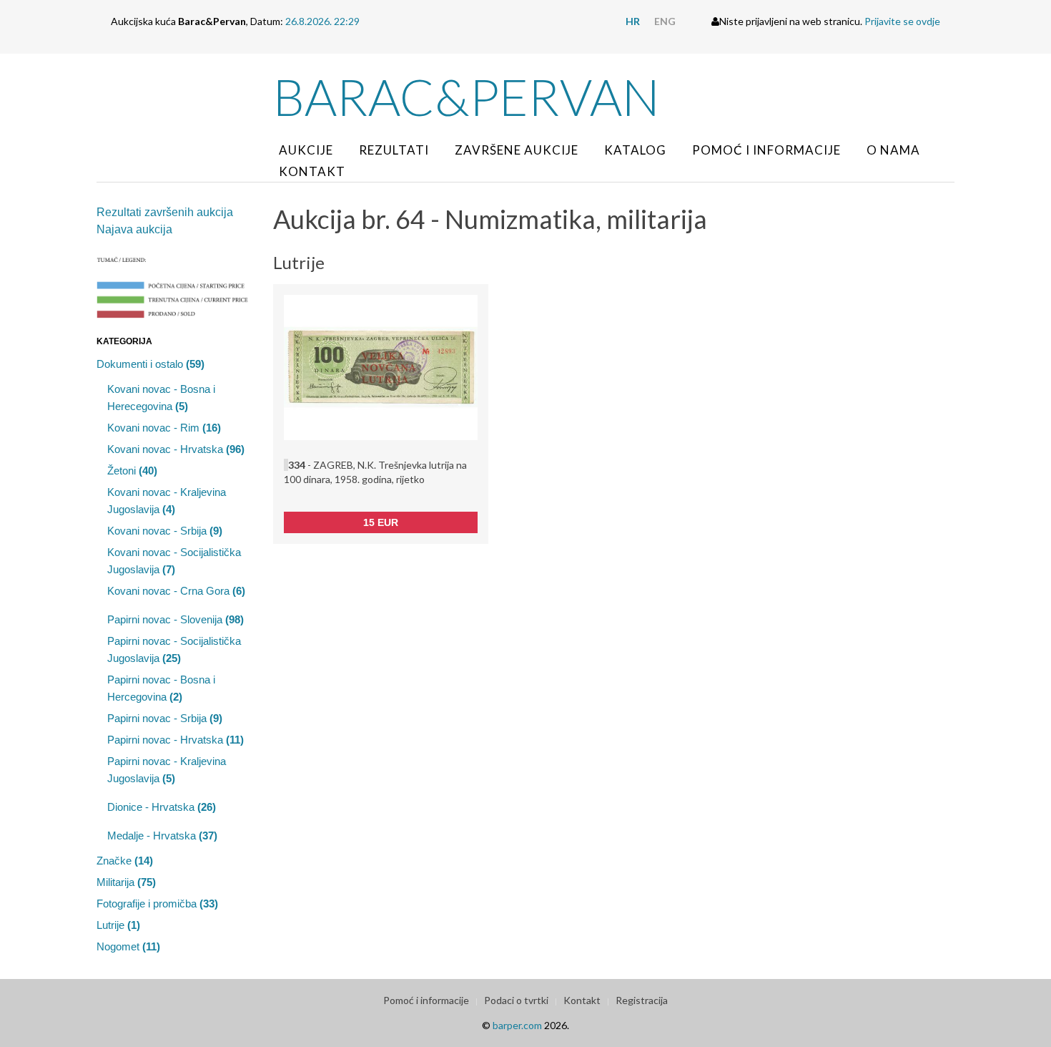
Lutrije (118, 925)
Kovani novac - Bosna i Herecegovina (161, 397)
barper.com (517, 1025)
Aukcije (306, 149)
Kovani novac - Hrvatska (176, 449)
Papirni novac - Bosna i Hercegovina (161, 688)
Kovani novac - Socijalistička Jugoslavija (174, 560)
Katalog (635, 149)
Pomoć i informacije (766, 149)
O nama (893, 149)
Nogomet (128, 946)
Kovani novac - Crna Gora (176, 591)
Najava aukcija (134, 229)
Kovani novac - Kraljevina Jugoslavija (166, 500)
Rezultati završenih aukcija (165, 212)
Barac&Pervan (466, 97)
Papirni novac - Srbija (164, 718)
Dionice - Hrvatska (161, 807)
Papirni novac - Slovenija (175, 619)
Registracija (642, 1000)
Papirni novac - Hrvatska (175, 740)
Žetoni (132, 470)
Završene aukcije (516, 149)
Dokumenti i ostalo (150, 364)
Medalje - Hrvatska (162, 835)
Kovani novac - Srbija (164, 531)
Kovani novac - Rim (164, 428)
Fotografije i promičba (157, 903)
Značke (125, 860)
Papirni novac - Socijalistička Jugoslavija (174, 649)
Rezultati (394, 149)
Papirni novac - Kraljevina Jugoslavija (166, 769)
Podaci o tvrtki (516, 1000)
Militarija (126, 882)
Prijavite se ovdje (902, 21)
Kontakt (312, 171)
